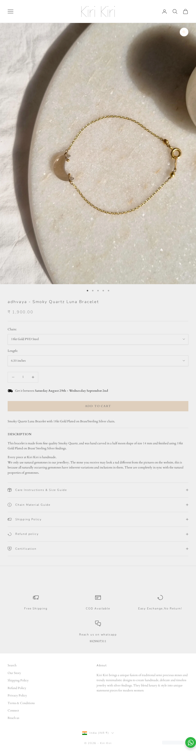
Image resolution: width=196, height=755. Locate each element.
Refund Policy (17, 688)
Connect (13, 710)
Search (12, 665)
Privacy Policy (17, 695)
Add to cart (98, 406)
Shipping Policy (18, 680)
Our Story (14, 673)
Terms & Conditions (21, 703)
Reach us (13, 718)
